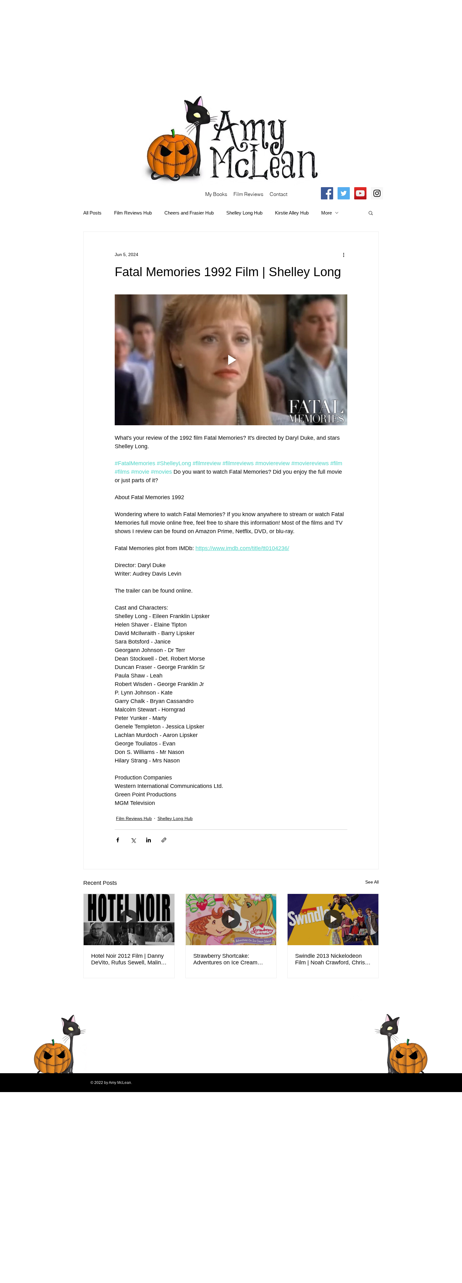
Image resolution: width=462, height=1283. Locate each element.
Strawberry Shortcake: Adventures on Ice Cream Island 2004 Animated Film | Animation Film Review (228, 959)
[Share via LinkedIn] (148, 840)
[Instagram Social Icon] (377, 193)
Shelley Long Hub (244, 212)
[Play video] (231, 359)
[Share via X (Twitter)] (133, 840)
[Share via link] (164, 840)
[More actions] (343, 254)
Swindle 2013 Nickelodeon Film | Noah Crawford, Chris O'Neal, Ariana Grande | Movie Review (330, 959)
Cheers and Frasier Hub (189, 212)
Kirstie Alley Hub (292, 212)
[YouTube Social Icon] (360, 193)
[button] (371, 212)
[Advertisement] (188, 44)
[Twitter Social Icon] (344, 193)
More (326, 212)
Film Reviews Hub (133, 212)
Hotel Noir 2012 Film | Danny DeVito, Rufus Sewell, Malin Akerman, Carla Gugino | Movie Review (127, 959)
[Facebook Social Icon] (327, 193)
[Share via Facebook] (118, 840)
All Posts (92, 212)
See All (372, 881)
